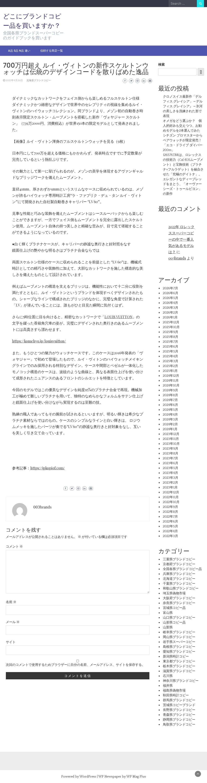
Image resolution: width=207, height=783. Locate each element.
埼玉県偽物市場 (174, 593)
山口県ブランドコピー (179, 617)
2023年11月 (171, 439)
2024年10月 (171, 385)
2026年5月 (170, 298)
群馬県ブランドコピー (179, 700)
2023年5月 (170, 468)
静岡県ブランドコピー (179, 719)
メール (13, 622)
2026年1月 (170, 317)
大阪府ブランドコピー (179, 598)
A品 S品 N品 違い (19, 51)
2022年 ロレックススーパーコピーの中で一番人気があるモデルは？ (181, 239)
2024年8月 (170, 395)
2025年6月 (170, 346)
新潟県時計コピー (176, 656)
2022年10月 (171, 502)
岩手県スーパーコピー (179, 642)
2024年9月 (170, 390)
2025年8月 (170, 337)
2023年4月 (170, 473)
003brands (42, 507)
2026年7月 (170, 288)
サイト (11, 642)
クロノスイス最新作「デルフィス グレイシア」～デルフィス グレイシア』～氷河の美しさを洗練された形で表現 (183, 106)
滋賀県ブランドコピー (179, 671)
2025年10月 (171, 327)
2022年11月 (171, 497)
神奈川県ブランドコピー (181, 681)
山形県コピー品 (174, 622)
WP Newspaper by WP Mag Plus (122, 776)
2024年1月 (170, 429)
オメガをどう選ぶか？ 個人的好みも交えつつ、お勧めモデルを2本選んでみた (182, 125)
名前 (11, 602)
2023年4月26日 (14, 80)
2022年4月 (170, 531)
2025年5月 (170, 351)
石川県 (168, 676)
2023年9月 (170, 448)
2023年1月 (170, 487)
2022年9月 (170, 507)
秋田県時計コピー (176, 695)
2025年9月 (170, 332)
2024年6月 (170, 405)
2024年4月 (170, 414)
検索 (161, 64)
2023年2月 (170, 482)
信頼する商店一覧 (51, 51)
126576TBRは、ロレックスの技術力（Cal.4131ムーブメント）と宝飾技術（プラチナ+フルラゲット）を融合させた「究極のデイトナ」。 (183, 164)
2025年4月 (170, 356)
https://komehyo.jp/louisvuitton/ (39, 341)
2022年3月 (170, 536)
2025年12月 (171, 322)
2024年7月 (170, 400)
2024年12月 (171, 376)
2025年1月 (170, 371)
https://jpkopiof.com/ (47, 468)
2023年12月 (171, 434)
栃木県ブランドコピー (179, 666)
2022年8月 (170, 512)
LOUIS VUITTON (118, 316)
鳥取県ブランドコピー (179, 724)
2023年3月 (170, 478)
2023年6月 (170, 463)
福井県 (168, 685)
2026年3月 (170, 308)
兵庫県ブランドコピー (179, 574)
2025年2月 (170, 366)
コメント (14, 546)
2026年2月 (170, 312)
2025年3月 (170, 361)
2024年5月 (170, 410)
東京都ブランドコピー (179, 661)
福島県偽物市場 (174, 690)
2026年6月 (170, 293)
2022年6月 (170, 521)
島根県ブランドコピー (179, 647)
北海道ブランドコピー (38, 80)
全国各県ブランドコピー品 (182, 569)
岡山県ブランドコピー (179, 637)
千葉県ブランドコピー (179, 583)
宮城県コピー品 (174, 608)
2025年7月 (170, 342)
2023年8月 (170, 453)
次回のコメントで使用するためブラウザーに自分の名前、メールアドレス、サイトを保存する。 (75, 665)
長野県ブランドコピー (179, 710)
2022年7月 (170, 516)
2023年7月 (170, 458)
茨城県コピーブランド (179, 705)
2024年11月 (171, 380)
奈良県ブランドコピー (179, 603)
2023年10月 (171, 444)
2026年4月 (170, 303)
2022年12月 (171, 492)
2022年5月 (170, 526)
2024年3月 (170, 419)
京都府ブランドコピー (179, 564)
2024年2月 (170, 424)
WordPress (87, 776)
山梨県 (168, 627)
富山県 (168, 613)
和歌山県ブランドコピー (181, 588)
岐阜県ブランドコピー (179, 632)
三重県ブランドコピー (179, 559)
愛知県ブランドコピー (179, 651)
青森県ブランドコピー (179, 715)
